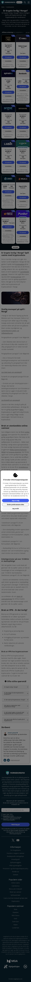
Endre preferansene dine (15, 504)
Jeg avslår (15, 508)
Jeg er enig (15, 500)
